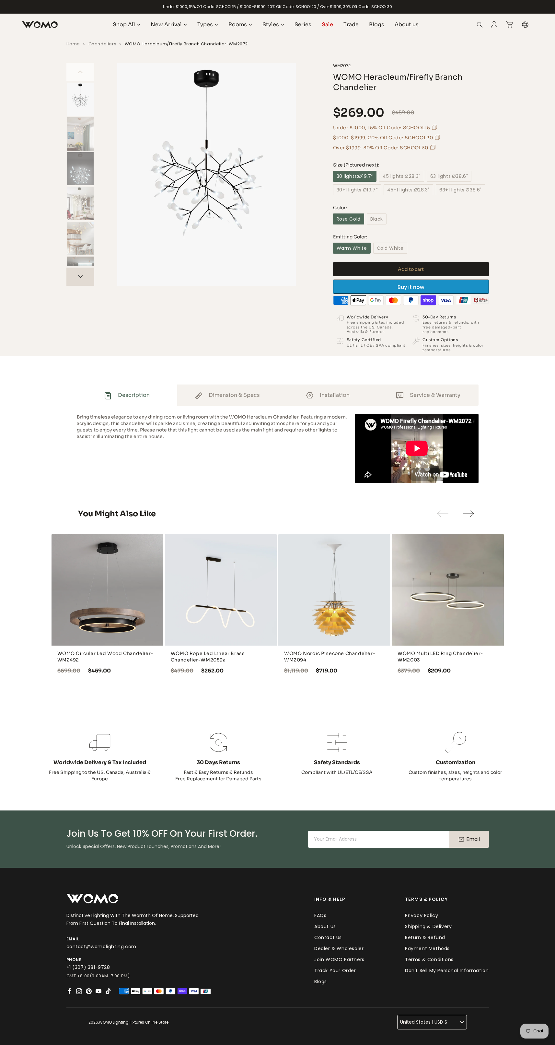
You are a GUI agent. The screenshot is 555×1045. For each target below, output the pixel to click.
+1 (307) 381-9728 (88, 967)
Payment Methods (427, 948)
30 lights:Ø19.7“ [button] (355, 176)
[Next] (80, 277)
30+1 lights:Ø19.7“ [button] (357, 190)
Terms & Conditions (429, 959)
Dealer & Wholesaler (339, 948)
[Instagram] (79, 991)
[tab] (127, 395)
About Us (325, 926)
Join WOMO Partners (339, 959)
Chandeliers (102, 44)
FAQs (320, 915)
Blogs (320, 981)
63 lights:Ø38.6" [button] (449, 176)
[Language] (525, 24)
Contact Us (328, 937)
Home (73, 44)
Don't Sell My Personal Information (447, 970)
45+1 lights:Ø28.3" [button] (408, 190)
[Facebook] (69, 991)
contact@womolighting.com (101, 946)
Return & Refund (425, 937)
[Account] (494, 24)
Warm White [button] (352, 248)
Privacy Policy (421, 915)
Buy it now (411, 287)
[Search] (479, 24)
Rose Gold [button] (349, 219)
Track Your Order (335, 970)
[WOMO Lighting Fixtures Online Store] (40, 24)
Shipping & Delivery (428, 926)
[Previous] (80, 72)
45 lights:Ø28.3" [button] (402, 176)
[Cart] (509, 24)
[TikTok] (108, 991)
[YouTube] (98, 991)
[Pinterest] (89, 991)
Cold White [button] (390, 248)
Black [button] (376, 219)
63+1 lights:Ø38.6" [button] (460, 190)
